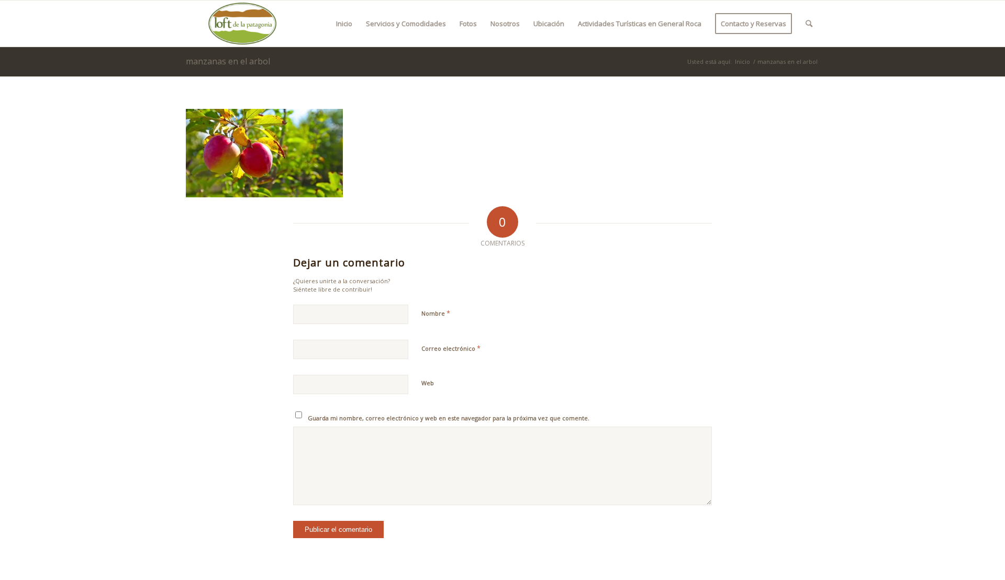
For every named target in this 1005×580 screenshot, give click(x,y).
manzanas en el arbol (228, 61)
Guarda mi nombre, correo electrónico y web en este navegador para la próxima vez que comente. (448, 418)
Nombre (435, 313)
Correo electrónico (451, 348)
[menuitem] (344, 24)
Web (427, 383)
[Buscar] (809, 24)
